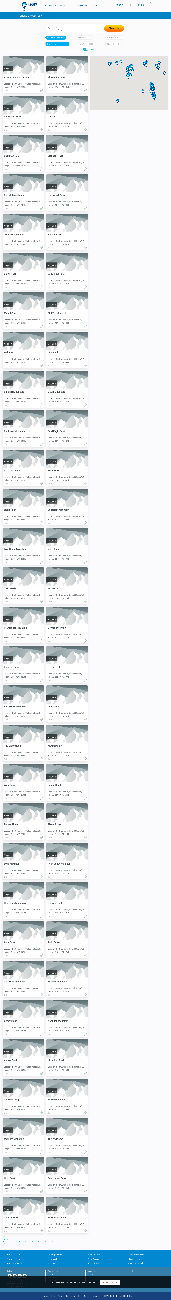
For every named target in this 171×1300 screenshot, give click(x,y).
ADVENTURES (50, 5)
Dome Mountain (12, 470)
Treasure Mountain (14, 234)
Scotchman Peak (57, 1178)
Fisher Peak (10, 352)
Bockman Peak (12, 155)
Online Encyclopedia (31, 16)
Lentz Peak (54, 706)
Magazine (92, 1271)
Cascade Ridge (12, 1099)
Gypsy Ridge (10, 1021)
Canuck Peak (11, 1217)
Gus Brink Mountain (14, 981)
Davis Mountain (56, 391)
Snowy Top (53, 588)
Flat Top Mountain (57, 313)
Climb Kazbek (93, 1259)
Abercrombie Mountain (16, 77)
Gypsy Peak (54, 667)
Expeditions (52, 1274)
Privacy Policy (57, 1296)
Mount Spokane (56, 77)
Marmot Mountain (57, 1217)
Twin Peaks (10, 588)
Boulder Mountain (57, 981)
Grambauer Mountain (15, 627)
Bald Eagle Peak (56, 431)
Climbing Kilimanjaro (15, 1259)
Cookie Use (82, 1296)
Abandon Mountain (58, 1021)
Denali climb (52, 1259)
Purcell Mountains (14, 195)
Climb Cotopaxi (94, 1255)
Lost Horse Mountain (15, 549)
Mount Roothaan (57, 1099)
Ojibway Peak (55, 903)
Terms (45, 1296)
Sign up (119, 5)
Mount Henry (55, 745)
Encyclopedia (53, 1271)
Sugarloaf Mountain (58, 509)
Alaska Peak (10, 1060)
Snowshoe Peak (12, 116)
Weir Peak (9, 785)
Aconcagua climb (54, 1255)
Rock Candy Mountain (59, 863)
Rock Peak (53, 470)
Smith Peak (10, 273)
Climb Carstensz (54, 1263)
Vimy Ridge (54, 549)
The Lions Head (12, 745)
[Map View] (85, 49)
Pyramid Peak (11, 667)
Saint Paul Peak (56, 273)
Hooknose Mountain (15, 903)
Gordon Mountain (57, 627)
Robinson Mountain (14, 431)
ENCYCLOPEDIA (67, 5)
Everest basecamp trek (137, 1255)
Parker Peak (54, 234)
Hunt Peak (9, 1178)
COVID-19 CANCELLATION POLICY (118, 1296)
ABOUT (95, 5)
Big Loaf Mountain (14, 391)
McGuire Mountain (14, 1139)
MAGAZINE (82, 5)
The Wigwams (55, 1139)
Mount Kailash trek (135, 1263)
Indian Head (54, 785)
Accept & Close (110, 1282)
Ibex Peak (53, 352)
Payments (70, 1296)
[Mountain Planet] (31, 6)
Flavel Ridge (54, 824)
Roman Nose (11, 824)
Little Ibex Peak (56, 1060)
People (90, 1274)
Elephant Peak (55, 155)
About (130, 1271)
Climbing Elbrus (13, 1255)
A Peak (51, 116)
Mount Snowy (11, 313)
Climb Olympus (94, 1263)
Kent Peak (9, 942)
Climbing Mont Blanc (15, 1263)
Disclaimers (95, 1296)
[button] (109, 64)
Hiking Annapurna (135, 1259)
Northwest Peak (56, 195)
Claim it (6, 91)
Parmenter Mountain (15, 706)
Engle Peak (10, 509)
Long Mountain (12, 863)
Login (141, 5)
